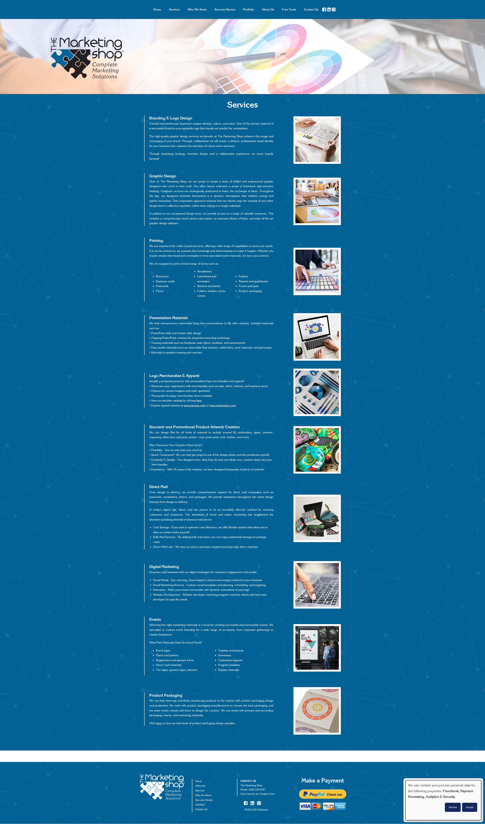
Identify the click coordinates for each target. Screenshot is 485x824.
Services (199, 790)
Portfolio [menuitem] (248, 9)
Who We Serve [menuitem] (197, 9)
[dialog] (443, 800)
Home (198, 781)
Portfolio (199, 804)
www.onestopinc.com (223, 405)
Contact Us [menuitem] (311, 9)
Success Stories (204, 800)
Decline (453, 807)
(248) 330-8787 (257, 789)
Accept (469, 807)
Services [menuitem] (174, 9)
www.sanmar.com (195, 405)
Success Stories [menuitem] (224, 9)
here (199, 400)
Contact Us (201, 809)
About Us (200, 785)
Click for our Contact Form (257, 794)
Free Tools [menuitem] (289, 9)
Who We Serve (203, 795)
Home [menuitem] (157, 9)
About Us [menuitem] (268, 9)
